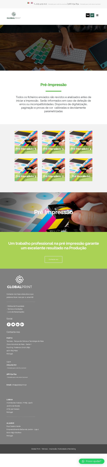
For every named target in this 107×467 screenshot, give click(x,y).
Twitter (13, 324)
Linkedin (18, 324)
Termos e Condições (15, 309)
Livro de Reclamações (16, 312)
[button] (91, 461)
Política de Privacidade (16, 306)
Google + (22, 324)
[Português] (29, 3)
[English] (32, 3)
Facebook (9, 324)
